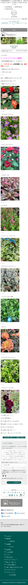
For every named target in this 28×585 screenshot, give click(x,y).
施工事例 (8, 549)
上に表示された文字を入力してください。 (13, 478)
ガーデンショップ (10, 572)
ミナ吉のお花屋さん (11, 564)
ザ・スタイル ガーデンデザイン (9, 58)
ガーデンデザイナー (11, 569)
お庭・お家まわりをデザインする (14, 567)
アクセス (11, 546)
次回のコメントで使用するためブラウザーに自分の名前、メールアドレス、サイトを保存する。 (13, 472)
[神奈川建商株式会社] (14, 13)
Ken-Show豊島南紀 (8, 513)
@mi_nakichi (7, 516)
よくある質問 (9, 552)
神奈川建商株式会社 (9, 510)
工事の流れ (12, 541)
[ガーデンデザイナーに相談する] (14, 497)
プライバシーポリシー (11, 559)
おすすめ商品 (12, 574)
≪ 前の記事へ (6, 437)
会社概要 (8, 544)
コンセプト (9, 536)
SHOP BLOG (18, 7)
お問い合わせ (9, 557)
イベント (8, 554)
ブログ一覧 (15, 437)
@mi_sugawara (21, 513)
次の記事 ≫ (22, 437)
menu (14, 30)
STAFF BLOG (9, 9)
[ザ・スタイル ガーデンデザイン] (8, 36)
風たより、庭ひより (11, 562)
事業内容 (8, 538)
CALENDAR (8, 7)
